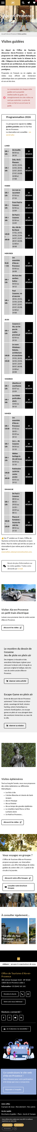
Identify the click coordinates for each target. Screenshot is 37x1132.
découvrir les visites (11, 628)
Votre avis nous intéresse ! (13, 1002)
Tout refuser (19, 1125)
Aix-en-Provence (11, 34)
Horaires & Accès (10, 994)
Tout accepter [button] (7, 1125)
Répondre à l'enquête (13, 1090)
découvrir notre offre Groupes (16, 878)
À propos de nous (7, 1107)
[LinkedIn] (21, 1017)
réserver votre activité (17, 681)
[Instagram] (9, 1017)
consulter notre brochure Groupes (17, 887)
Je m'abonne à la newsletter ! (17, 1029)
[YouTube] (15, 1017)
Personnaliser (7, 1128)
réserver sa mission (16, 726)
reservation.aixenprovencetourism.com (16, 552)
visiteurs (5, 964)
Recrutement (21, 1107)
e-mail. (20, 569)
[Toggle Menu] (3, 3)
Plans (20, 1114)
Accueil (3, 34)
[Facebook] (3, 1017)
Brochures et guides (8, 1114)
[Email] (28, 994)
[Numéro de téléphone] (22, 994)
